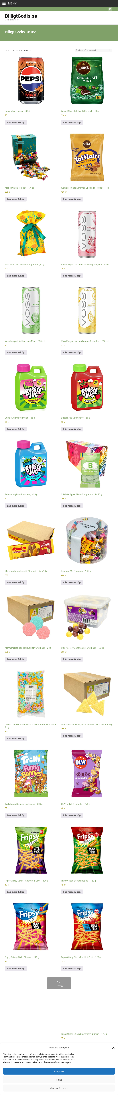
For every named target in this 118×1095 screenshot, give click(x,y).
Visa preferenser (59, 1087)
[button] (113, 1047)
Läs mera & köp (15, 74)
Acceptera (59, 1070)
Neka (59, 1079)
